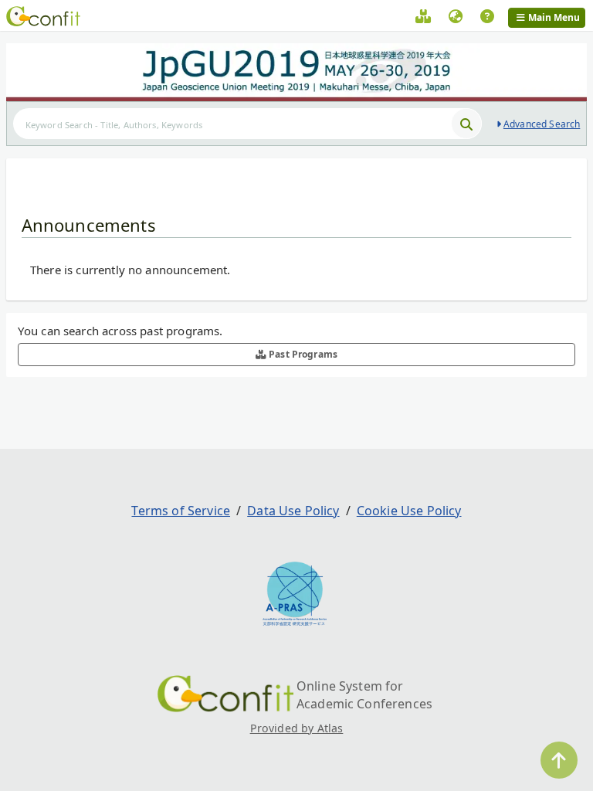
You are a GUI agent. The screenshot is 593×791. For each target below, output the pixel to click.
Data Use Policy (293, 510)
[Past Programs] (423, 18)
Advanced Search (541, 124)
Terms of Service (180, 510)
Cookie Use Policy (409, 510)
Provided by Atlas (297, 728)
